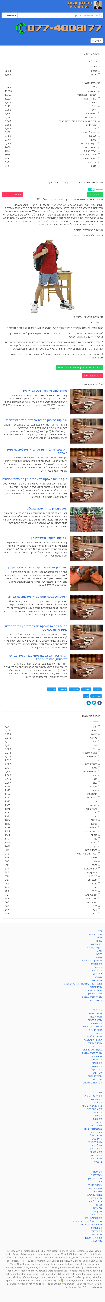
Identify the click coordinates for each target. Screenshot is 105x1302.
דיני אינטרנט (96, 1152)
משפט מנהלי (96, 1135)
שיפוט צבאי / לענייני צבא (90, 1026)
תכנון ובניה (97, 1211)
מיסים (99, 957)
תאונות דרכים (95, 1188)
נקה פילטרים (92, 61)
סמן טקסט (99, 189)
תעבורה (98, 977)
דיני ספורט (97, 1033)
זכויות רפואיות (95, 1029)
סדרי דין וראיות (95, 934)
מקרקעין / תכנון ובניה (92, 960)
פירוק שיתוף (96, 1132)
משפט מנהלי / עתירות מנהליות (87, 1221)
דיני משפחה (96, 964)
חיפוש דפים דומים (12, 194)
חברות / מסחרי (94, 990)
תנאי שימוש (96, 1241)
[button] (99, 703)
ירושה (99, 954)
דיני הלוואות (96, 1059)
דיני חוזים (97, 1119)
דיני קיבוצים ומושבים (92, 1082)
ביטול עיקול (96, 1069)
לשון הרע (97, 1072)
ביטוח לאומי (96, 944)
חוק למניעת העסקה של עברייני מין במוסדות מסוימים (34, 479)
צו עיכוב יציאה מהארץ (91, 1105)
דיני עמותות (96, 1023)
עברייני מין (51, 689)
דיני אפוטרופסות (94, 1109)
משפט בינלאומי (94, 1036)
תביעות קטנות (95, 1016)
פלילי (86, 696)
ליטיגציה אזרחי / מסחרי (91, 1224)
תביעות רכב (96, 1198)
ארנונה (99, 1122)
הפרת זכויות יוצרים (93, 1128)
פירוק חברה (96, 1092)
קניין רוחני (97, 973)
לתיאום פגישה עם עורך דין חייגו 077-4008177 (79, 367)
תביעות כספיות (95, 1020)
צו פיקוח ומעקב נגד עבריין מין (49, 538)
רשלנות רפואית (95, 1000)
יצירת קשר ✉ (95, 194)
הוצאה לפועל (96, 1125)
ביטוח (99, 940)
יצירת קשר (97, 1079)
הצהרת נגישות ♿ (93, 1237)
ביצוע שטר (97, 1046)
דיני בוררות (96, 1112)
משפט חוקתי (96, 1158)
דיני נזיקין (98, 967)
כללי (100, 931)
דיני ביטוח (97, 1102)
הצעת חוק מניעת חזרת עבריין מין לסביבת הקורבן (37, 596)
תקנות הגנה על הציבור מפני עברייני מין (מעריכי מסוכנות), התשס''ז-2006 (38, 657)
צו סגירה (98, 1161)
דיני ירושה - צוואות (93, 1095)
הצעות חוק (86, 689)
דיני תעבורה (96, 1231)
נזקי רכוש (97, 1208)
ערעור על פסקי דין (93, 1201)
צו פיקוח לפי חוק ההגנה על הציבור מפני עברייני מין (36, 420)
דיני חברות (97, 1062)
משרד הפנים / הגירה (92, 997)
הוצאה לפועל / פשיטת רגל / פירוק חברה (83, 983)
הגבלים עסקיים (95, 1043)
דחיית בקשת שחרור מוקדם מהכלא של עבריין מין (37, 567)
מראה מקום (96, 1056)
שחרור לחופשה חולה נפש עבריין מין (45, 390)
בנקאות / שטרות (94, 947)
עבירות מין (62, 689)
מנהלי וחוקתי (96, 696)
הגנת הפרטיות (95, 1142)
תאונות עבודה (95, 1191)
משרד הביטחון (95, 993)
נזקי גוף (98, 1204)
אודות (99, 1181)
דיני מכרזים (96, 1155)
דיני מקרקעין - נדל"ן (93, 1218)
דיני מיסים (97, 1066)
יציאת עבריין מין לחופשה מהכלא (47, 508)
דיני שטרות (97, 1171)
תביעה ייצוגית (95, 1013)
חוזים (99, 950)
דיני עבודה (97, 970)
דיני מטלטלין (96, 1148)
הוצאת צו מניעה (94, 1194)
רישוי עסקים (96, 1175)
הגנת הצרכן (96, 980)
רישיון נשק (97, 1138)
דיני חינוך (97, 689)
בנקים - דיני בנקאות (92, 1049)
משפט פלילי (74, 689)
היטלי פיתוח (96, 1145)
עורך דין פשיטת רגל (93, 1039)
